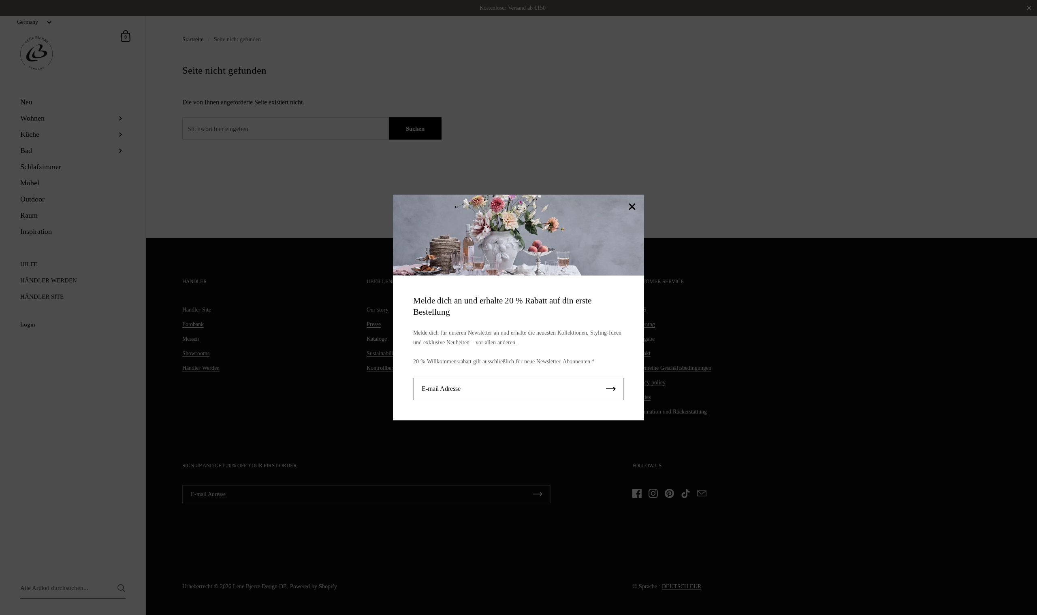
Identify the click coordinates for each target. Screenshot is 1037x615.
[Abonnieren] (611, 389)
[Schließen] (632, 207)
